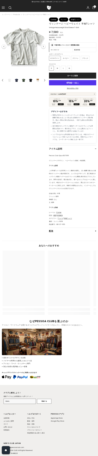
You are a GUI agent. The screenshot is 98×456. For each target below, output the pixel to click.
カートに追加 (72, 75)
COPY (61, 104)
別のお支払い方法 (72, 88)
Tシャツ (60, 218)
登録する (44, 401)
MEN (54, 215)
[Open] (6, 450)
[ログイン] (88, 7)
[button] (4, 46)
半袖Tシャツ (68, 218)
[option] (23, 47)
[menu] (3, 7)
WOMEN (60, 215)
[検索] (10, 7)
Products (16, 14)
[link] (24, 309)
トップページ (6, 14)
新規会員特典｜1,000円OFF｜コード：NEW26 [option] (49, 2)
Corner (58, 212)
